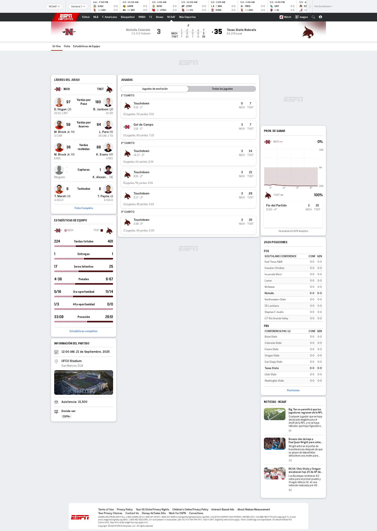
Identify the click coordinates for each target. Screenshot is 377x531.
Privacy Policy (125, 509)
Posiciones (293, 390)
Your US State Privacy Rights (152, 509)
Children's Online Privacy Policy (190, 509)
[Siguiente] (310, 6)
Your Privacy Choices (110, 513)
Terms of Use (106, 509)
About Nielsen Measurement (253, 509)
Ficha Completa (84, 208)
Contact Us (132, 513)
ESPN (65, 17)
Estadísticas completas (84, 331)
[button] (313, 17)
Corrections (196, 513)
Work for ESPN (177, 513)
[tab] (154, 89)
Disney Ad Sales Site (154, 513)
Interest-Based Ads (222, 509)
